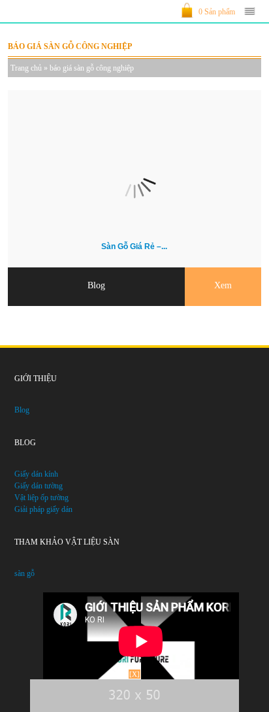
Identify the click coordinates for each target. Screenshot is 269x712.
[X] (134, 674)
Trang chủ (26, 68)
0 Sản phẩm (216, 11)
